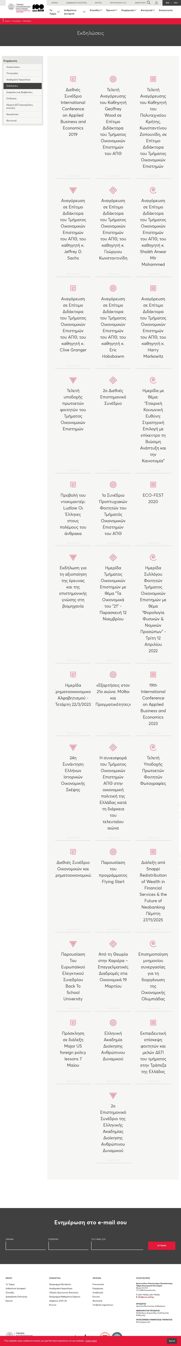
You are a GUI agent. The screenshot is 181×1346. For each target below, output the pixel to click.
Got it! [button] (172, 1341)
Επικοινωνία (166, 10)
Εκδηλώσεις (12, 86)
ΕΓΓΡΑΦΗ (162, 1245)
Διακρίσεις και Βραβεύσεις (19, 92)
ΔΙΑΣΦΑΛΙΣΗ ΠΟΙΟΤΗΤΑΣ (76, 3)
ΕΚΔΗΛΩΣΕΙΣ (73, 132)
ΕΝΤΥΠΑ (98, 3)
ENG (175, 3)
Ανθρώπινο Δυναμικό (70, 12)
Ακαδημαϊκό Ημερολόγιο (18, 79)
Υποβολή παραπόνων (103, 1305)
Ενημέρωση (127, 10)
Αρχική (7, 21)
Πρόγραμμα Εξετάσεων (60, 1284)
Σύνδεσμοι (11, 98)
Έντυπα (52, 1305)
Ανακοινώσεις (13, 67)
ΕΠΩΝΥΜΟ (54, 1239)
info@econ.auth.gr (146, 1297)
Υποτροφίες (12, 73)
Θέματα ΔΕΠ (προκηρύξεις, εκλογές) (19, 106)
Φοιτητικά (146, 10)
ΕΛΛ (167, 3)
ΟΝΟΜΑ (10, 1239)
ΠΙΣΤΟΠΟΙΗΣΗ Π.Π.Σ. (118, 3)
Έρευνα (110, 10)
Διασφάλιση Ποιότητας (16, 1296)
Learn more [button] (91, 1341)
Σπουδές (94, 10)
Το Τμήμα (52, 12)
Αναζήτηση (98, 1292)
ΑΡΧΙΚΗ (55, 3)
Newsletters (12, 114)
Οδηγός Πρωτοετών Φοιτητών (63, 1292)
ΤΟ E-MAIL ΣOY (98, 1239)
